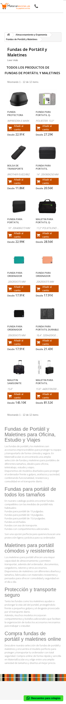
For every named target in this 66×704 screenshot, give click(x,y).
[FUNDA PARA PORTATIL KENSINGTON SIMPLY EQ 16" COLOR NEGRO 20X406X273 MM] (18, 206)
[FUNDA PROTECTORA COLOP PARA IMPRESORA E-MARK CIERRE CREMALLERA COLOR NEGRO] (18, 99)
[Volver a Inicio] (8, 35)
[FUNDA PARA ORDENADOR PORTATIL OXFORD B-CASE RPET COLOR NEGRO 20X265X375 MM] (18, 313)
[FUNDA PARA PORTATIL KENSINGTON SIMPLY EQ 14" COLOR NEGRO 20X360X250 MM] (47, 153)
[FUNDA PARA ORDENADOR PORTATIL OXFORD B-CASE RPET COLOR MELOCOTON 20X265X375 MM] (47, 260)
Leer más (12, 60)
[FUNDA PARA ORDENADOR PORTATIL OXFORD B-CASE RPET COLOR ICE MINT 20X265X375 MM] (18, 260)
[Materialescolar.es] (15, 6)
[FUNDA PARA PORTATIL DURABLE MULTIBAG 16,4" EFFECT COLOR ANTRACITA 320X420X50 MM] (47, 313)
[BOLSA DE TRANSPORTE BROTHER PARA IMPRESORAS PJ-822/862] (18, 153)
